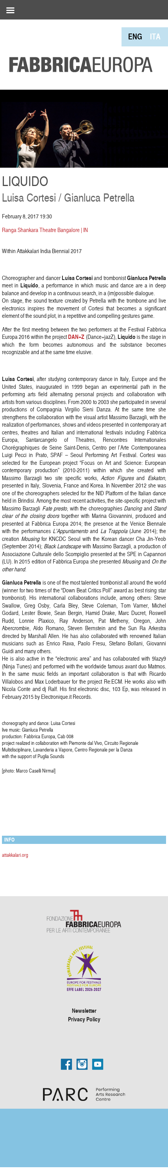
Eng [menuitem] (135, 36)
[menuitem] (135, 36)
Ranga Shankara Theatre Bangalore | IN (45, 230)
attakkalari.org (15, 854)
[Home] (78, 46)
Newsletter (84, 1010)
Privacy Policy (84, 1019)
